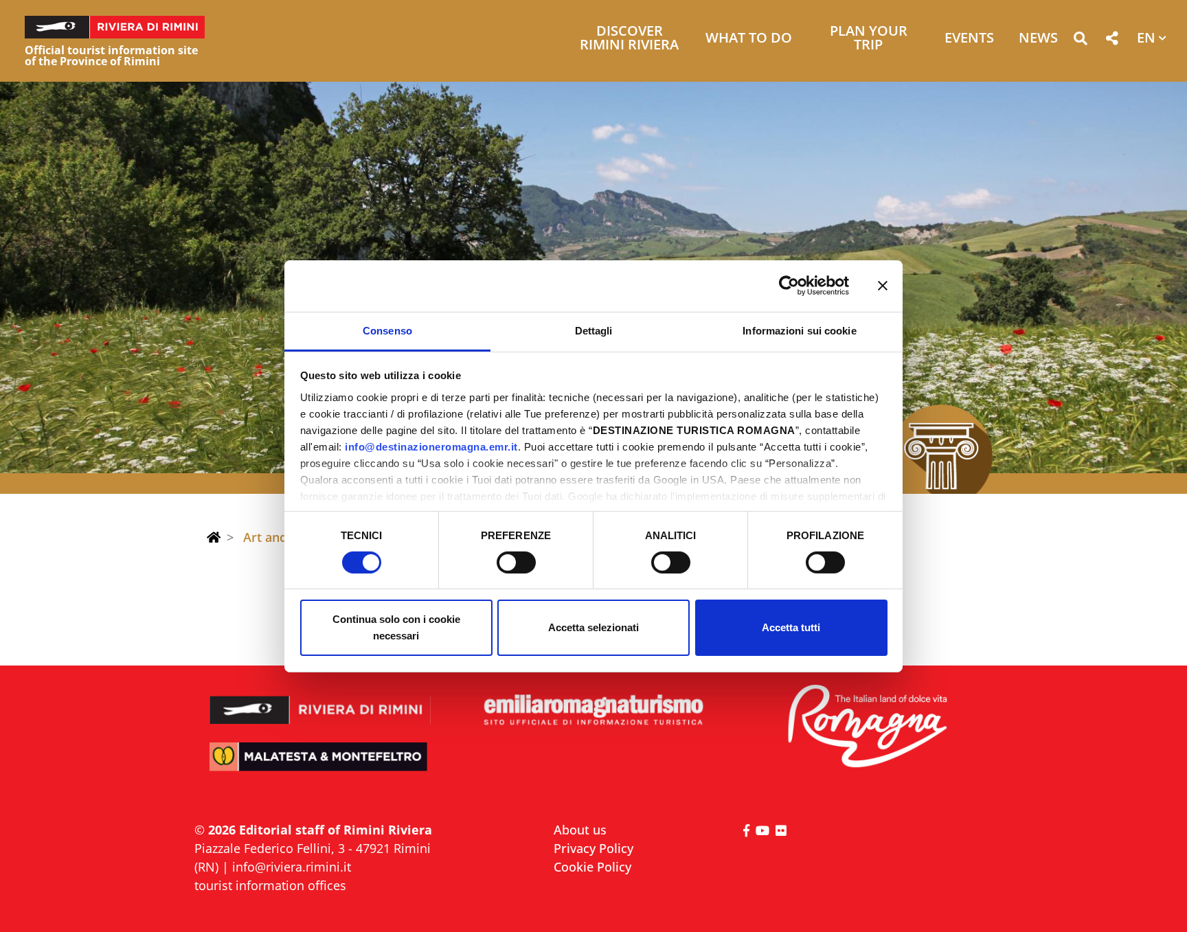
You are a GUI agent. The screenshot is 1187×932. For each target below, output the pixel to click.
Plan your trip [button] (868, 39)
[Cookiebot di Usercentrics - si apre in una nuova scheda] (789, 285)
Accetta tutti (791, 627)
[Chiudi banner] (883, 286)
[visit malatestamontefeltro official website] (320, 766)
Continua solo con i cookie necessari (396, 627)
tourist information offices (270, 885)
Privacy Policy (593, 848)
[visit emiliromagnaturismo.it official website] (593, 710)
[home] (214, 537)
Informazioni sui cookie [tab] (799, 330)
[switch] (516, 562)
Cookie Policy (592, 867)
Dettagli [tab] (594, 330)
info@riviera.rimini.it (291, 867)
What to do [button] (748, 39)
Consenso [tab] (387, 330)
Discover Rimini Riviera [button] (629, 39)
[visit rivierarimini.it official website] (320, 701)
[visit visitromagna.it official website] (867, 727)
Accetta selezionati (593, 627)
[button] (1080, 41)
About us (580, 829)
